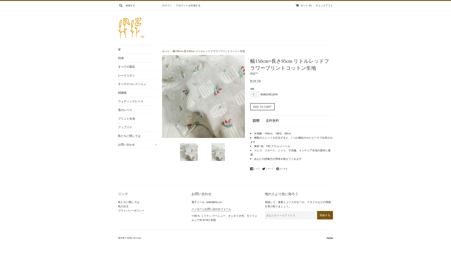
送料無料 (272, 120)
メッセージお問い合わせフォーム (211, 209)
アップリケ (125, 127)
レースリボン (126, 75)
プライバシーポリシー (131, 210)
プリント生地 (126, 118)
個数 (252, 88)
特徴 (121, 58)
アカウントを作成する (188, 5)
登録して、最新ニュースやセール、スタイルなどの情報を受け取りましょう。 (298, 204)
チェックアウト (324, 5)
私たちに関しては (129, 136)
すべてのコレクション (132, 84)
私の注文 (123, 206)
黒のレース (125, 110)
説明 (256, 120)
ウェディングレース (130, 101)
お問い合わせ (137, 144)
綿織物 (122, 92)
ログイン (167, 5)
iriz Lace (137, 237)
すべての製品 (126, 67)
